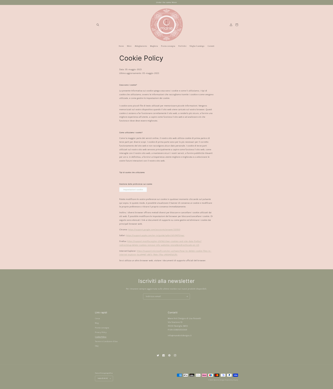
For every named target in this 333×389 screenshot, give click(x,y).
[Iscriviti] (187, 296)
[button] (98, 25)
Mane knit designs (219, 380)
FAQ (97, 346)
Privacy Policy (101, 332)
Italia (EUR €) (103, 378)
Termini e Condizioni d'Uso (106, 341)
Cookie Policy (100, 337)
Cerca (97, 319)
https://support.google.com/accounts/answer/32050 (154, 229)
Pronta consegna (102, 328)
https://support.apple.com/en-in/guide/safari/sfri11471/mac (155, 235)
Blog (97, 323)
